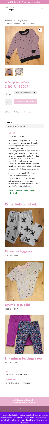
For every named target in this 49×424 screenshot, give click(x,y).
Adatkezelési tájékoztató (33, 420)
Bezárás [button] (24, 423)
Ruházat (17, 23)
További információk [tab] (16, 126)
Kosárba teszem (25, 101)
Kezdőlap (8, 20)
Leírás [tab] (9, 122)
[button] (40, 30)
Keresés (27, 383)
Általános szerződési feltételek (23, 403)
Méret (8, 94)
